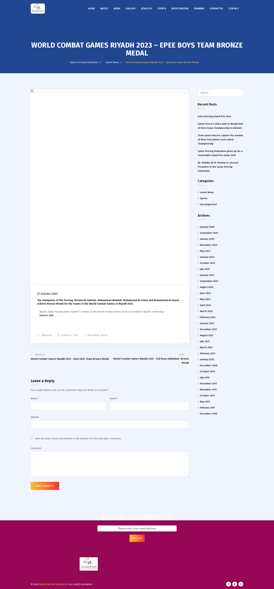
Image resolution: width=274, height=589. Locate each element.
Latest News (93, 335)
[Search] (239, 92)
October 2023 (207, 263)
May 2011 (205, 401)
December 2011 (208, 383)
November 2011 (208, 389)
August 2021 (206, 335)
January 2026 (207, 226)
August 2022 (206, 287)
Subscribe (137, 538)
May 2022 (205, 299)
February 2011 (207, 407)
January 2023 (207, 275)
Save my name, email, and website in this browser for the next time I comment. (78, 438)
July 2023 (205, 269)
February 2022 (207, 317)
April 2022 (205, 305)
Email (114, 398)
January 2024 (207, 257)
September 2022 (209, 281)
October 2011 (207, 395)
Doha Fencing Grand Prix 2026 (214, 116)
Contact (233, 8)
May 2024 (205, 251)
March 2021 (206, 347)
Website (35, 417)
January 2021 (207, 359)
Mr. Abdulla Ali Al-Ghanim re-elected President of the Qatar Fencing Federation (218, 166)
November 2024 (208, 245)
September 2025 (209, 232)
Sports (104, 335)
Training (199, 8)
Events (162, 8)
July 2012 (204, 377)
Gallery (131, 8)
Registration (180, 8)
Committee (216, 8)
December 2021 (208, 329)
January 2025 (207, 239)
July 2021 (204, 341)
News (117, 8)
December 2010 (208, 413)
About (104, 8)
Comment (36, 448)
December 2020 (208, 365)
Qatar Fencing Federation (53, 584)
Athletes (146, 8)
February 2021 (207, 353)
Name (35, 398)
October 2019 (207, 371)
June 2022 (205, 293)
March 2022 (206, 311)
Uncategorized (208, 204)
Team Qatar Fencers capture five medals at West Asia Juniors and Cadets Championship (220, 139)
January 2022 (207, 323)
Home (91, 8)
